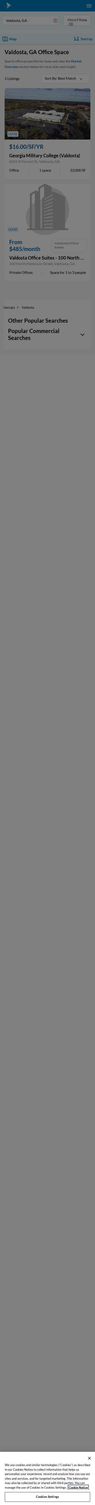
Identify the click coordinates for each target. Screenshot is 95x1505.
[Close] (89, 1458)
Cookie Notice (78, 1487)
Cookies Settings (47, 1497)
